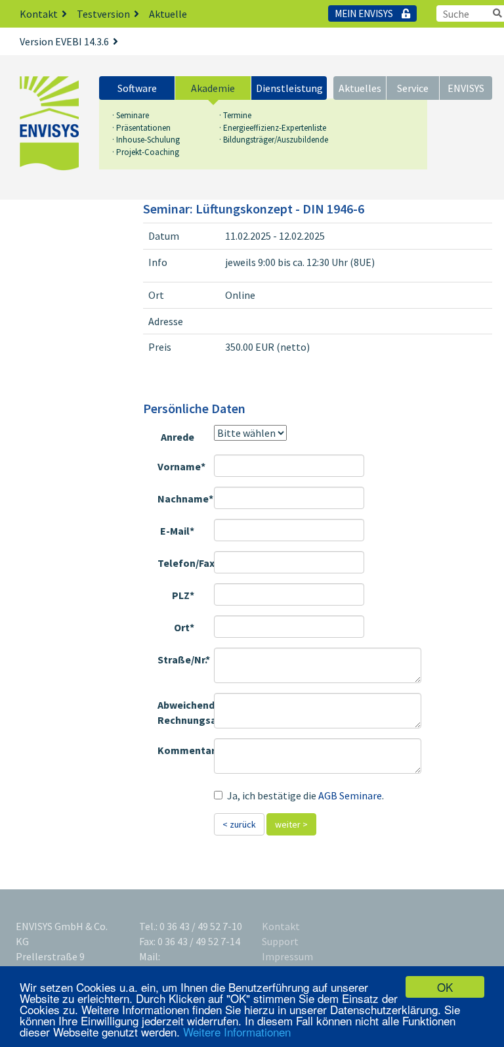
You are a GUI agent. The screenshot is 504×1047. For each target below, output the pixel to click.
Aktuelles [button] (360, 88)
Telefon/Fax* (181, 562)
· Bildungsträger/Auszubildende (273, 139)
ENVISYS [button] (466, 88)
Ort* (184, 627)
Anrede (177, 436)
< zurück (239, 824)
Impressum (287, 956)
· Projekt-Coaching (145, 152)
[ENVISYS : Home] (49, 123)
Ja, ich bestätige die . (305, 795)
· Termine (235, 115)
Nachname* (181, 498)
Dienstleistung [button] (289, 88)
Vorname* (181, 466)
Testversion (103, 13)
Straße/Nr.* (181, 659)
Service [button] (413, 88)
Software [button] (137, 88)
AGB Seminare (350, 795)
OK (445, 987)
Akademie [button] (213, 88)
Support (280, 941)
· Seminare (130, 115)
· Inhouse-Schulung (146, 139)
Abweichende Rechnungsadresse (181, 712)
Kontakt (39, 13)
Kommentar (181, 750)
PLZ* (183, 595)
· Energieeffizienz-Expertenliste (272, 127)
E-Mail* (177, 530)
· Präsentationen (141, 127)
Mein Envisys (365, 13)
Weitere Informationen (237, 1031)
